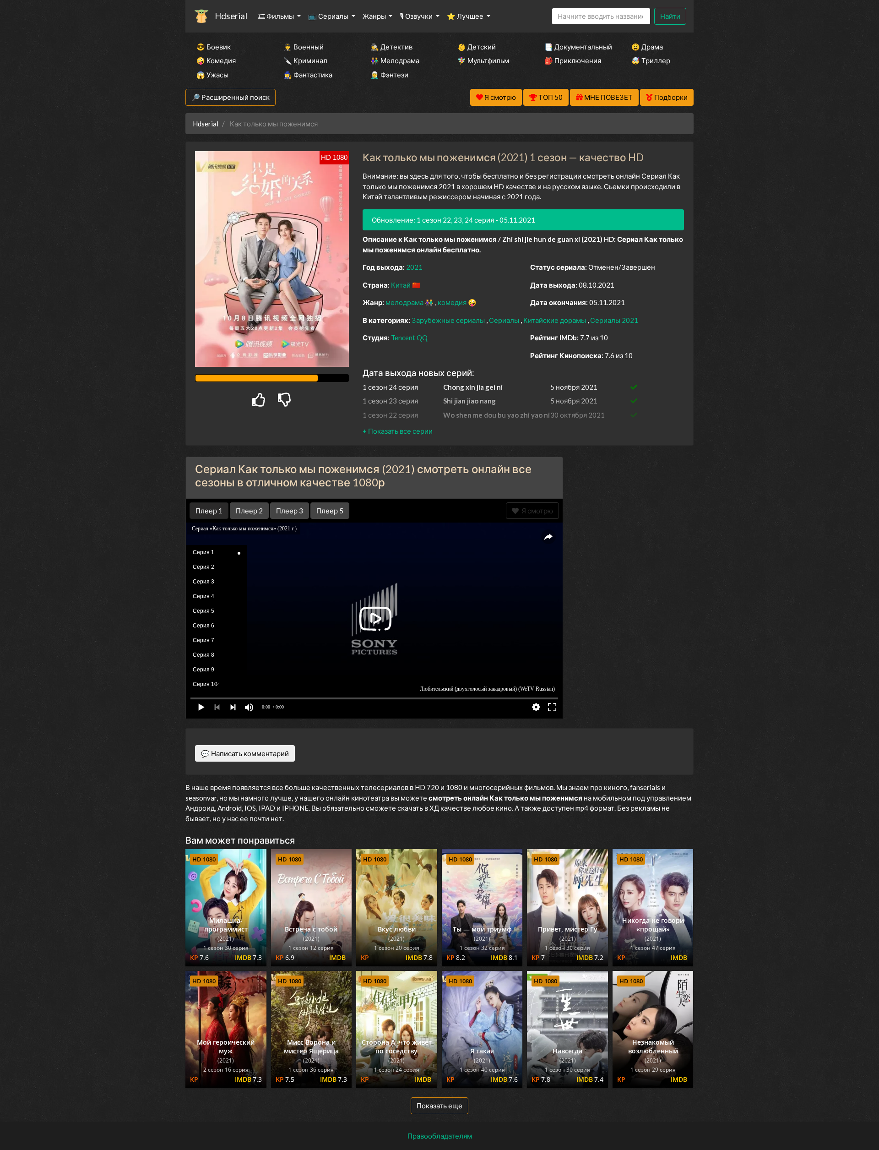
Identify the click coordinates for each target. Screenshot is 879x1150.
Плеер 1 (208, 511)
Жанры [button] (375, 16)
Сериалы (505, 320)
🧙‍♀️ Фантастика (307, 75)
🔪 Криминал (305, 60)
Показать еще (439, 1105)
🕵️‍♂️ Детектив (391, 47)
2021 (414, 267)
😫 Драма (647, 47)
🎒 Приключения (572, 60)
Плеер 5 (329, 511)
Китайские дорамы (555, 320)
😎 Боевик (213, 47)
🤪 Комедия (216, 60)
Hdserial (231, 16)
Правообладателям (439, 1136)
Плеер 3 (289, 511)
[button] (398, 431)
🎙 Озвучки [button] (417, 16)
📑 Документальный (575, 47)
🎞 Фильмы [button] (276, 16)
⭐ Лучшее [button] (466, 16)
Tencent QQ (409, 337)
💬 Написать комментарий (245, 753)
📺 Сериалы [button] (329, 16)
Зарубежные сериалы (449, 320)
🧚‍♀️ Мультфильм (483, 60)
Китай (401, 285)
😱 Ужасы (212, 75)
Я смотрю (536, 511)
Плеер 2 (249, 511)
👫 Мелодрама (394, 60)
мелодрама (405, 302)
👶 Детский (476, 47)
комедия (453, 302)
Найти (670, 16)
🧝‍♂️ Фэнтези (389, 75)
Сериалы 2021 (614, 320)
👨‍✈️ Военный (303, 47)
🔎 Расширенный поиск (230, 97)
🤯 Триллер (650, 60)
